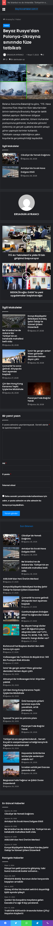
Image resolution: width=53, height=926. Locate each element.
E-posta (6, 474)
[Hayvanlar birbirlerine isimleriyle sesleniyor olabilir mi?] (11, 757)
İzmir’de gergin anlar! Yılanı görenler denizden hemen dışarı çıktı (39, 355)
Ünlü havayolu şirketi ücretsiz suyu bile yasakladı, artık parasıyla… (32, 706)
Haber (18, 19)
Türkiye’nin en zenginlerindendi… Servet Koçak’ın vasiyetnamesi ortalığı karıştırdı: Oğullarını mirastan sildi (25, 742)
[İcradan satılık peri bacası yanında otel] (11, 771)
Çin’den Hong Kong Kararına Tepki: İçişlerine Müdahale (12, 386)
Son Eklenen (26, 526)
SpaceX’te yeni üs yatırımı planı (20, 718)
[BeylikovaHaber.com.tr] (26, 9)
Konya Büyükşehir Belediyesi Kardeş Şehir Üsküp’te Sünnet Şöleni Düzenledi (37, 322)
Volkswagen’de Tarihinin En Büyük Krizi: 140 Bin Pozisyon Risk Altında (26, 659)
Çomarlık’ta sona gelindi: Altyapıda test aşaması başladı (11, 370)
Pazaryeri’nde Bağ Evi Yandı (39, 399)
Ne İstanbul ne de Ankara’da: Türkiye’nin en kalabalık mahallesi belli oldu (12, 336)
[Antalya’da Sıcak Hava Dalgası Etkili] (10, 171)
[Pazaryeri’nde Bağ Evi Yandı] (39, 388)
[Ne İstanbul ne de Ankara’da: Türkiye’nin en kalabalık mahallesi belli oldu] (13, 321)
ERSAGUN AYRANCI (15, 55)
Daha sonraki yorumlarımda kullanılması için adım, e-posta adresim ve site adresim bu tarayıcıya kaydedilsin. (24, 500)
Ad (4, 463)
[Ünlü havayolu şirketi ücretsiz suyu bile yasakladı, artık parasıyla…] (11, 705)
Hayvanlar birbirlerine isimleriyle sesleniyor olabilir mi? (33, 756)
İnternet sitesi (8, 485)
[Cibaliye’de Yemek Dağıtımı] (10, 158)
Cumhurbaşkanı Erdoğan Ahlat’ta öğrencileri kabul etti (35, 614)
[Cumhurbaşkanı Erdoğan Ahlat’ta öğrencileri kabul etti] (11, 615)
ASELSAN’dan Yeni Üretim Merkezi (21, 578)
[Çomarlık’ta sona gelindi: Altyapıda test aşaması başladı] (13, 356)
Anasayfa (9, 19)
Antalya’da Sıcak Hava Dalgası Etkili (33, 550)
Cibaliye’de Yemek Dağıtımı (35, 155)
